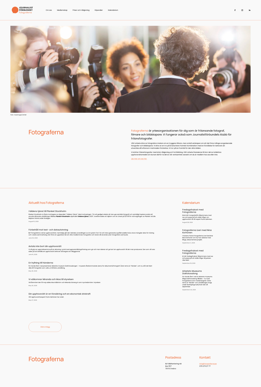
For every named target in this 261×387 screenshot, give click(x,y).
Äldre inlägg (45, 327)
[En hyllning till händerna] (92, 259)
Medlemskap (62, 10)
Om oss (49, 10)
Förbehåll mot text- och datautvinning (48, 229)
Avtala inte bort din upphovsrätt (45, 246)
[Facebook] (235, 10)
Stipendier (99, 10)
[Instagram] (242, 10)
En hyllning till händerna (41, 262)
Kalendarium (113, 10)
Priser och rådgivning (81, 10)
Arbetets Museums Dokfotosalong (192, 272)
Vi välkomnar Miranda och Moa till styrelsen (51, 279)
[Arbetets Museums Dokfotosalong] (195, 269)
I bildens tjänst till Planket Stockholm (47, 211)
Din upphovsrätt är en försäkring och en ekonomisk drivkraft (60, 293)
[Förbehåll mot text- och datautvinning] (92, 226)
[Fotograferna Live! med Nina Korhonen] (196, 228)
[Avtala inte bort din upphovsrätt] (92, 242)
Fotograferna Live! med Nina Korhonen (197, 231)
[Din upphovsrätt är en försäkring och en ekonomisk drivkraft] (60, 290)
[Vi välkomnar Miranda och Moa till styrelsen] (64, 275)
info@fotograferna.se (208, 364)
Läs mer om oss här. (139, 159)
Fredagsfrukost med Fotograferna (192, 211)
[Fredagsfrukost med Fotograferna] (195, 207)
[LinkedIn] (250, 10)
